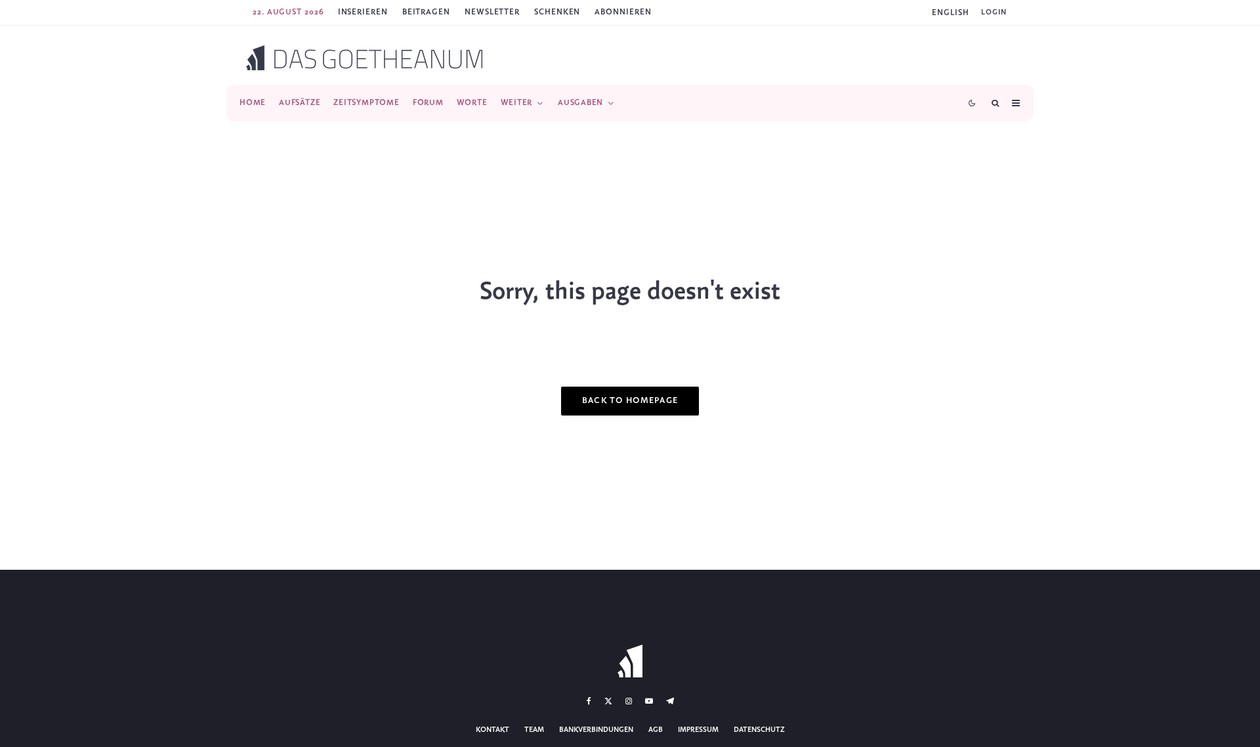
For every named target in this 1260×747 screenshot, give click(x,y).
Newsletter (492, 12)
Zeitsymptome (366, 102)
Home (253, 102)
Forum (428, 102)
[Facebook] (589, 701)
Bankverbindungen (596, 730)
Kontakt (492, 730)
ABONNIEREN (623, 12)
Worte (472, 102)
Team (534, 730)
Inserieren (363, 12)
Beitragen (426, 12)
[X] (608, 701)
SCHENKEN (557, 12)
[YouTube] (649, 701)
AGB (655, 730)
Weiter (517, 102)
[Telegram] (670, 701)
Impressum (698, 730)
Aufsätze (299, 102)
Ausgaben (580, 102)
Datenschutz (759, 730)
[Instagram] (629, 701)
